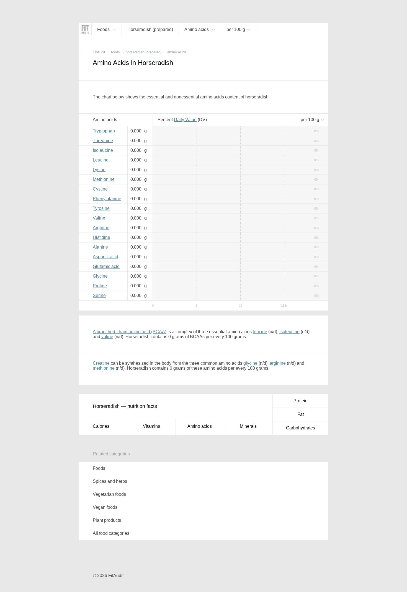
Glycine (100, 276)
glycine (250, 363)
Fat (300, 414)
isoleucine (289, 331)
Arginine (101, 227)
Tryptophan (104, 131)
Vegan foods (105, 507)
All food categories (111, 533)
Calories (101, 426)
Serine (99, 295)
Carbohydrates (300, 428)
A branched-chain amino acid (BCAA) (129, 331)
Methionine (104, 179)
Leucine (101, 160)
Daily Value (185, 119)
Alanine (100, 247)
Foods (99, 468)
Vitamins (151, 426)
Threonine (103, 140)
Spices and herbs (110, 481)
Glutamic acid (106, 266)
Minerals (248, 426)
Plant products (107, 520)
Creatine (101, 363)
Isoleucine (103, 150)
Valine (99, 218)
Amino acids (199, 426)
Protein (300, 400)
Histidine (101, 237)
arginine (278, 363)
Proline (100, 285)
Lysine (99, 169)
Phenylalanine (107, 198)
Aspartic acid (105, 256)
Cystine (100, 189)
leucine (260, 331)
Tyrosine (101, 208)
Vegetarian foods (109, 494)
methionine (104, 368)
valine (107, 336)
